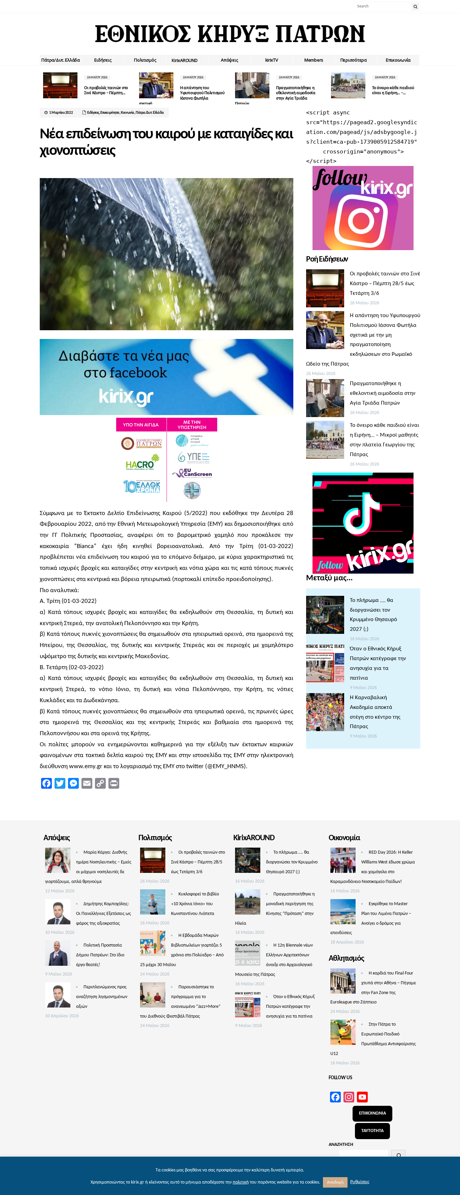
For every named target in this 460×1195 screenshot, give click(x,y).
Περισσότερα (353, 60)
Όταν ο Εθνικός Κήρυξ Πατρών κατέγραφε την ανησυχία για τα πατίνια (290, 1006)
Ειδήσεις (102, 60)
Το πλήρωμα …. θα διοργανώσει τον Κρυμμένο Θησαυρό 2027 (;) (292, 862)
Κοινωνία (127, 113)
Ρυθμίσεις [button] (359, 1182)
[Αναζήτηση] (398, 1155)
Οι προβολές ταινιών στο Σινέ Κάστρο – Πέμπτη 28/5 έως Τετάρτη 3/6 (385, 283)
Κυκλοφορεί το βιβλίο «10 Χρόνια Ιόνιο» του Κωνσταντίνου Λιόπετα (195, 904)
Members (313, 60)
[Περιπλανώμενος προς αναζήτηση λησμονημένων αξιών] (57, 996)
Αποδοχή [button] (335, 1182)
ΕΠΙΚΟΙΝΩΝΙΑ (372, 1113)
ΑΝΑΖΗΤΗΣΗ (341, 1144)
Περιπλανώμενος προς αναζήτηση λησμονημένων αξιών (101, 997)
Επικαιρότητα (110, 113)
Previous (45, 87)
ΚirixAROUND (184, 60)
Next (415, 87)
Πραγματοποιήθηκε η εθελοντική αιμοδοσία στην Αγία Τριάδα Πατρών (383, 393)
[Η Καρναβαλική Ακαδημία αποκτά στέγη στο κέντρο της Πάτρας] (325, 714)
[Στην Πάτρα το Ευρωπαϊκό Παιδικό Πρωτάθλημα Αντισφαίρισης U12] (343, 1034)
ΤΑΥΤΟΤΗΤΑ (372, 1130)
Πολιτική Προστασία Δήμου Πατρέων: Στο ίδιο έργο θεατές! (100, 955)
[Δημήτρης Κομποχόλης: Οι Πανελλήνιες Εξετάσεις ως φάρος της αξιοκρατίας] (57, 913)
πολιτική (241, 1182)
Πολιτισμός (145, 60)
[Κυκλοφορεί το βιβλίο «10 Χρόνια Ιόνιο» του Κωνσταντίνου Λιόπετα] (152, 903)
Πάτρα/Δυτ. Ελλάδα (60, 60)
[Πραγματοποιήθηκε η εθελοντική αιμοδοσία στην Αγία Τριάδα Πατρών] (325, 400)
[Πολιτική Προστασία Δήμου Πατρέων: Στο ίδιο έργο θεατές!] (57, 955)
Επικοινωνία (398, 60)
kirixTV (271, 60)
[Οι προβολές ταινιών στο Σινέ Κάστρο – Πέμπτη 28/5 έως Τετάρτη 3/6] (325, 290)
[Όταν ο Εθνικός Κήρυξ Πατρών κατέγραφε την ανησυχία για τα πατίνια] (325, 665)
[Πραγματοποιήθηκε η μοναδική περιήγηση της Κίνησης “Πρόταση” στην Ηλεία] (247, 903)
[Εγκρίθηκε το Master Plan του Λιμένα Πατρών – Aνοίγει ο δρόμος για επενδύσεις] (343, 913)
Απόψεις (229, 60)
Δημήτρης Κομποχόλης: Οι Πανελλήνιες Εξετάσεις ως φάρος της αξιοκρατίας (103, 913)
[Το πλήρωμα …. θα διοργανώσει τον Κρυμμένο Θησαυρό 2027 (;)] (325, 617)
